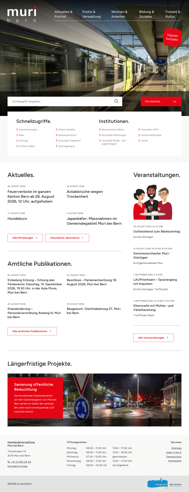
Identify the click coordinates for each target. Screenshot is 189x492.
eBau (21, 135)
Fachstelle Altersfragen (113, 135)
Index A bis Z (173, 452)
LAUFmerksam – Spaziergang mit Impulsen (155, 282)
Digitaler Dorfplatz (172, 37)
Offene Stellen (27, 146)
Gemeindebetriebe (151, 135)
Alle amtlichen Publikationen (29, 331)
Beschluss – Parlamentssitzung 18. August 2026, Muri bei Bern (92, 282)
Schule (144, 140)
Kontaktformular (18, 466)
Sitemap (176, 448)
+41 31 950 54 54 (21, 462)
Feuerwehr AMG (149, 129)
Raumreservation (67, 135)
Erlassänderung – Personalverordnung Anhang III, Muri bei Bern (34, 313)
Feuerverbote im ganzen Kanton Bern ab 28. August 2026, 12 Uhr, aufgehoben (31, 196)
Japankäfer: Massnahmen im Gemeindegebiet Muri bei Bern (94, 221)
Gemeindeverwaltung (21, 442)
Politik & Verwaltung (91, 14)
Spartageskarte (66, 146)
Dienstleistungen (28, 129)
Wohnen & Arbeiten (119, 14)
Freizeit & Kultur (173, 14)
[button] (51, 422)
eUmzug (23, 140)
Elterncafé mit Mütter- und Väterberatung (153, 308)
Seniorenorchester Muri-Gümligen (151, 255)
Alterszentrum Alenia (112, 129)
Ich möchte (152, 101)
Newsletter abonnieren (65, 237)
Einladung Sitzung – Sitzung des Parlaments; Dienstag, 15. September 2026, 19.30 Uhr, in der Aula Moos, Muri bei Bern (35, 286)
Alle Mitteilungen (22, 237)
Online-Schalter (66, 129)
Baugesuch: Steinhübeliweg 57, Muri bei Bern (93, 311)
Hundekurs (17, 218)
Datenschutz (173, 456)
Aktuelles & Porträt (63, 14)
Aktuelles (21, 174)
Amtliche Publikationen (40, 263)
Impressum (174, 460)
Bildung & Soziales (146, 14)
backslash (26, 483)
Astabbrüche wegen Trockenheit (85, 194)
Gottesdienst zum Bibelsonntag (156, 231)
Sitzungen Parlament (69, 140)
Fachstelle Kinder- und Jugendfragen (113, 142)
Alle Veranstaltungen (151, 337)
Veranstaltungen (156, 174)
